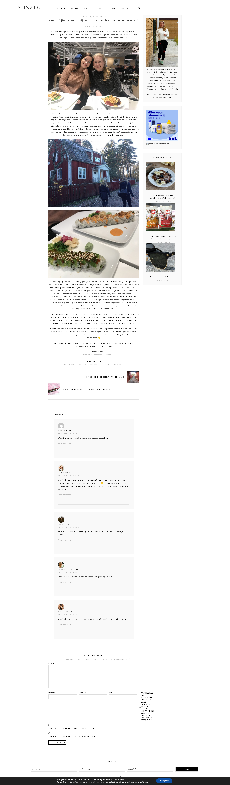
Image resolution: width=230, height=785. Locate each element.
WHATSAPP (118, 365)
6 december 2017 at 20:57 (68, 614)
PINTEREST (95, 365)
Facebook (107, 355)
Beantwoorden (64, 443)
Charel (62, 524)
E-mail (82, 693)
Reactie (52, 663)
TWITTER (82, 365)
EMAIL (106, 365)
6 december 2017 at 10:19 (68, 572)
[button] (139, 8)
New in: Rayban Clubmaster (162, 277)
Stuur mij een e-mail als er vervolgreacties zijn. (71, 728)
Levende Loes (66, 569)
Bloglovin (87, 355)
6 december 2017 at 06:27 (68, 433)
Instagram (98, 355)
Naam (51, 693)
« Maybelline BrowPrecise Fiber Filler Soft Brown (86, 389)
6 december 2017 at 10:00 (68, 527)
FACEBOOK (69, 365)
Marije (61, 431)
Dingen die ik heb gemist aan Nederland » (106, 377)
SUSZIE (29, 8)
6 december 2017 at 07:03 (68, 476)
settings (144, 782)
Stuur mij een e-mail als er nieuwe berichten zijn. (72, 736)
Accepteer (164, 781)
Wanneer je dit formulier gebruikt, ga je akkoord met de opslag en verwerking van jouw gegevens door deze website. (148, 706)
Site (110, 693)
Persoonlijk (99, 17)
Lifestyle (86, 17)
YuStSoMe (63, 612)
